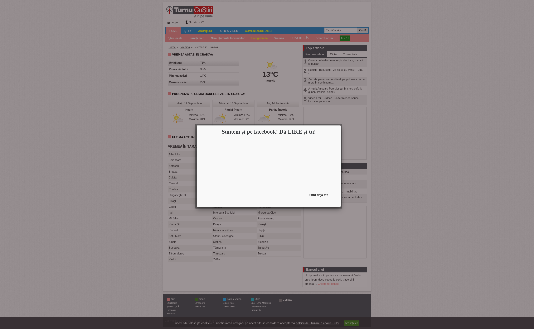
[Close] (339, 126)
